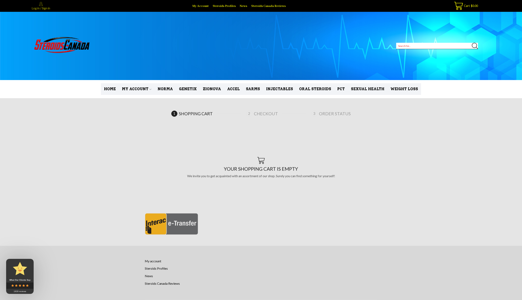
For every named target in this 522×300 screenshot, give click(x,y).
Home (110, 89)
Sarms (253, 89)
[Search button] (475, 46)
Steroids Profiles (224, 6)
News (243, 6)
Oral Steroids (315, 89)
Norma (165, 89)
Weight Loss (404, 89)
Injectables (279, 89)
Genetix (188, 89)
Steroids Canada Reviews (268, 6)
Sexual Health (367, 89)
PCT (341, 89)
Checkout (266, 113)
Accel (233, 89)
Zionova (212, 89)
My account (200, 6)
